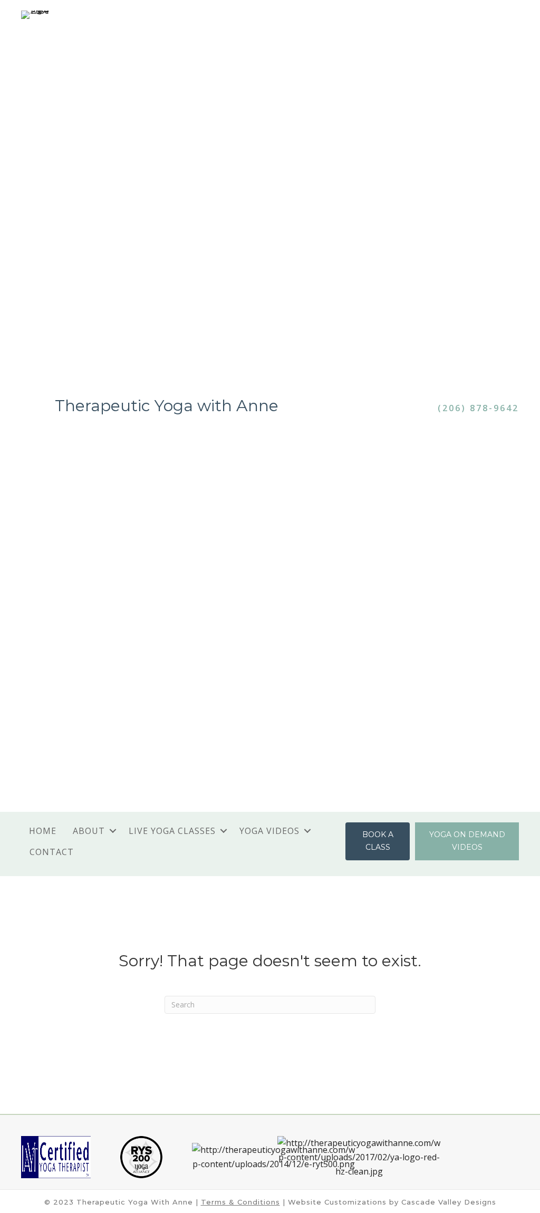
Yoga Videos (269, 831)
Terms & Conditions (240, 1202)
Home (42, 831)
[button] (112, 830)
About (89, 831)
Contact (52, 852)
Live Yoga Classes (172, 831)
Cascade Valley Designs (448, 1202)
